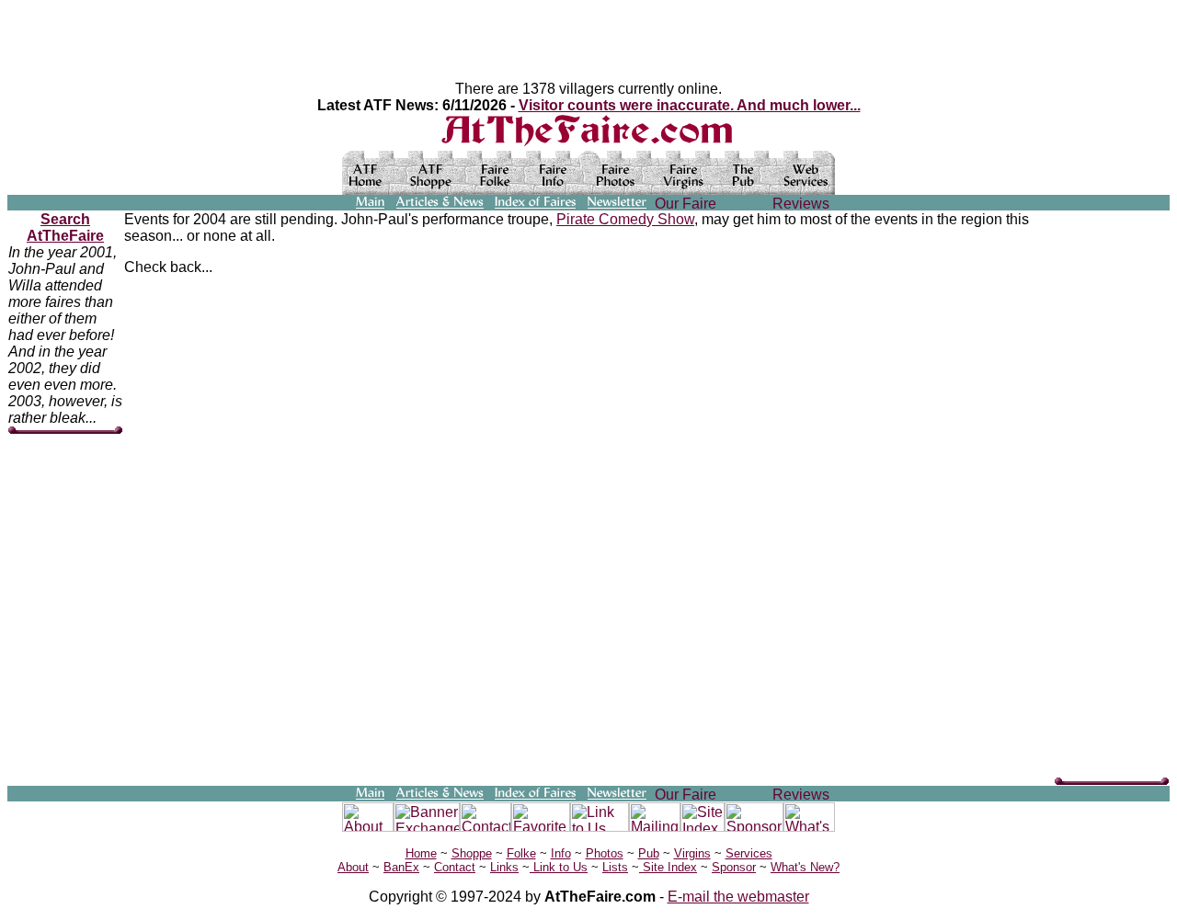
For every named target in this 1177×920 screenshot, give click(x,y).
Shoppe (471, 853)
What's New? (805, 867)
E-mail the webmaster (738, 896)
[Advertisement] (1110, 487)
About (353, 867)
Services (749, 853)
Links (504, 867)
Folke (521, 853)
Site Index (668, 867)
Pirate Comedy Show (625, 219)
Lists (615, 867)
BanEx (401, 867)
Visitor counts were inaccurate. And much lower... (690, 105)
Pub (648, 853)
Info (561, 853)
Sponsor (734, 867)
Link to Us (559, 867)
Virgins (692, 853)
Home (421, 853)
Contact (454, 867)
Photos (604, 853)
